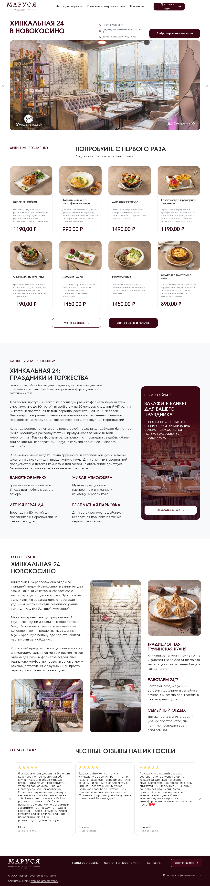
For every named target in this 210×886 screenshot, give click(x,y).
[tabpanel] (105, 799)
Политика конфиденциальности (182, 875)
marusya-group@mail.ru (44, 880)
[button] (174, 33)
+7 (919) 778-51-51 (113, 25)
